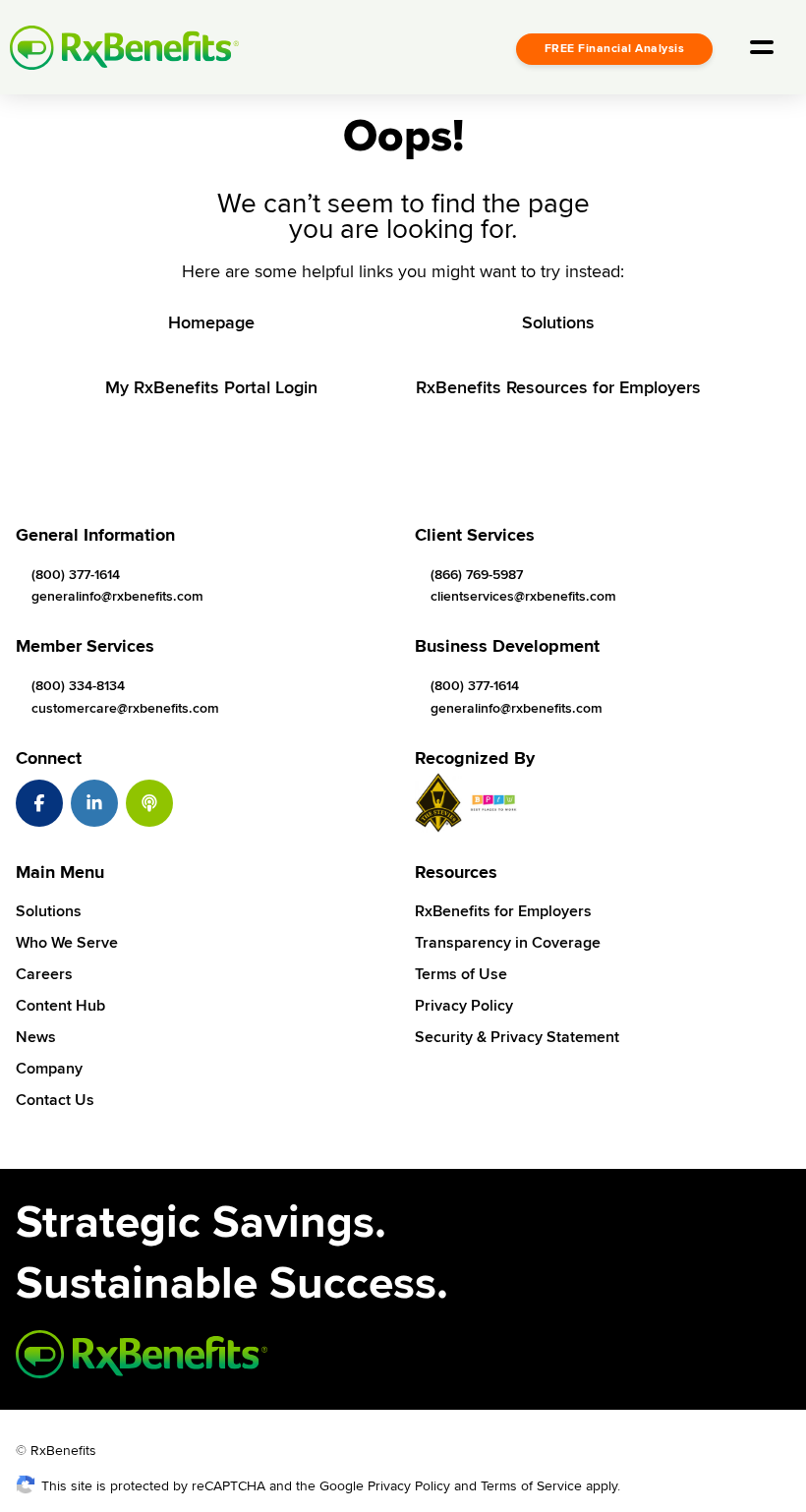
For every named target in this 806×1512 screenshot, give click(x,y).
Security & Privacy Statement (517, 1037)
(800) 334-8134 (78, 685)
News (36, 1037)
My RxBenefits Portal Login (211, 387)
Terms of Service (531, 1486)
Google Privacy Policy (384, 1486)
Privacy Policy (464, 1006)
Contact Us (55, 1100)
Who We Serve (67, 943)
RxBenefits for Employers (503, 911)
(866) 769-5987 (477, 574)
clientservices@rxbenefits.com (523, 596)
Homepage (211, 322)
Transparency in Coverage (508, 943)
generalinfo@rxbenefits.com (117, 596)
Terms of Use (461, 974)
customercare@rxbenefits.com (125, 708)
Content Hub (60, 1006)
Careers (44, 974)
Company (49, 1068)
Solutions (558, 322)
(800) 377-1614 (75, 574)
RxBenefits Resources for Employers (558, 387)
